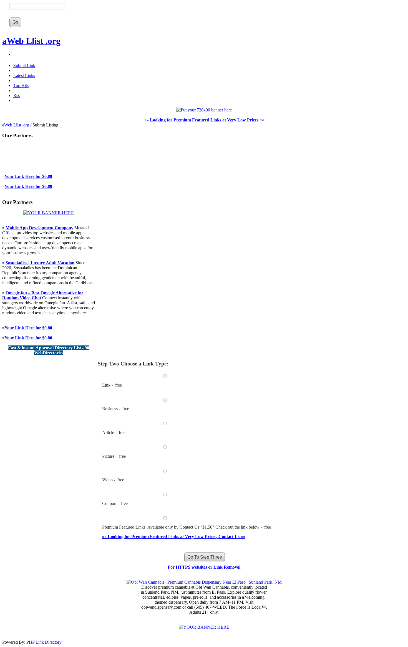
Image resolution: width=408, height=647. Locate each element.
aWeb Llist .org (31, 41)
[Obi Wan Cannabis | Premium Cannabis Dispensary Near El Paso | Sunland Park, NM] (204, 582)
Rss (16, 95)
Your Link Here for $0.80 (28, 176)
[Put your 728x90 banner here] (204, 110)
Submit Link (24, 65)
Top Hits (21, 85)
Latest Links (24, 75)
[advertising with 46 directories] (48, 212)
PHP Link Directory (44, 642)
